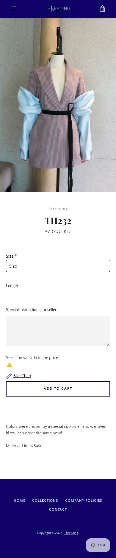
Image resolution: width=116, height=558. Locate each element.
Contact (58, 510)
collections (45, 501)
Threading (71, 533)
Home (19, 501)
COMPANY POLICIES (83, 501)
